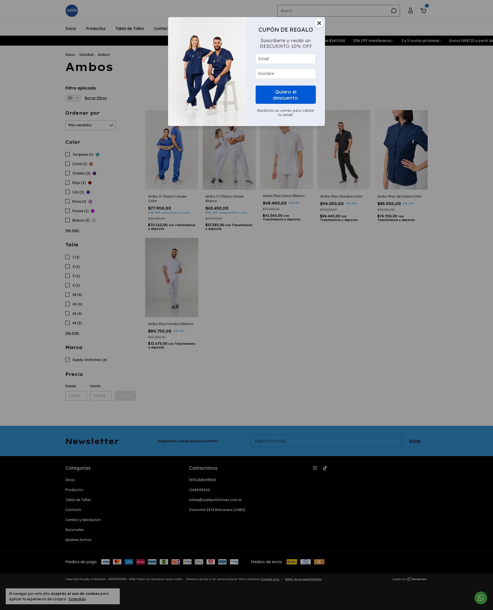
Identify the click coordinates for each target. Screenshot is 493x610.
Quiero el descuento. (286, 95)
